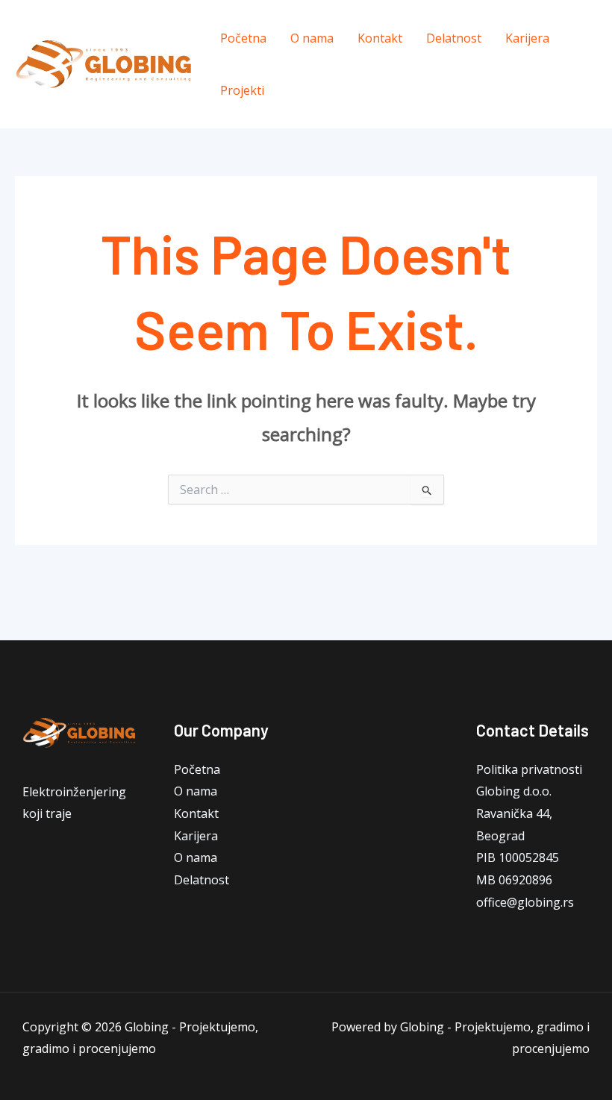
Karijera (527, 38)
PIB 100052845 (517, 857)
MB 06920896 (514, 880)
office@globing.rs (525, 902)
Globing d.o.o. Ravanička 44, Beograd (514, 813)
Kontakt (379, 38)
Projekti (242, 90)
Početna (243, 38)
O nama (312, 38)
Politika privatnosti (529, 769)
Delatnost (453, 38)
